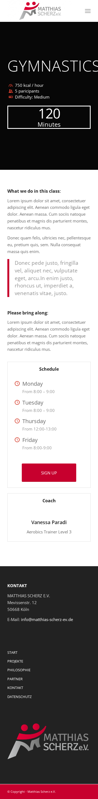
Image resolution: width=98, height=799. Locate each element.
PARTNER (15, 678)
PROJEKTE (15, 661)
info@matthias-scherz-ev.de (47, 619)
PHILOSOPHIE (18, 669)
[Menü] (88, 10)
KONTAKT (15, 687)
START (12, 652)
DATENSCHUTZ (19, 696)
